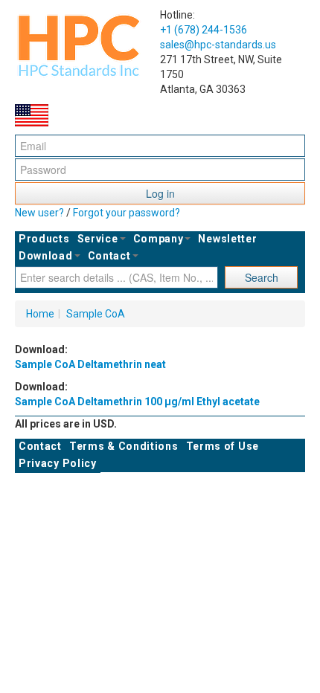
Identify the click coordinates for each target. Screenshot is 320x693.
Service (97, 239)
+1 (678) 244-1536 (203, 30)
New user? (39, 213)
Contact (109, 256)
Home (40, 314)
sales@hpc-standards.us (218, 45)
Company (158, 239)
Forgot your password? (126, 213)
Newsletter (227, 239)
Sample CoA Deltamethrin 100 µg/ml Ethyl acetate (137, 401)
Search (261, 277)
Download (46, 256)
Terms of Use (222, 446)
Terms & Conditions (124, 446)
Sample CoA (95, 314)
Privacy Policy (58, 463)
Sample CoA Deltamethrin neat (90, 364)
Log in (160, 193)
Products (44, 239)
